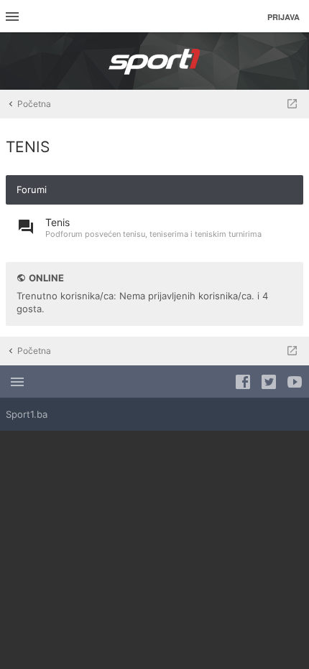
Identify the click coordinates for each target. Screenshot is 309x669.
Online (46, 278)
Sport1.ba (26, 414)
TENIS (28, 147)
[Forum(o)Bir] (292, 104)
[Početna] (154, 61)
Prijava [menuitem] (283, 16)
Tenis (57, 222)
